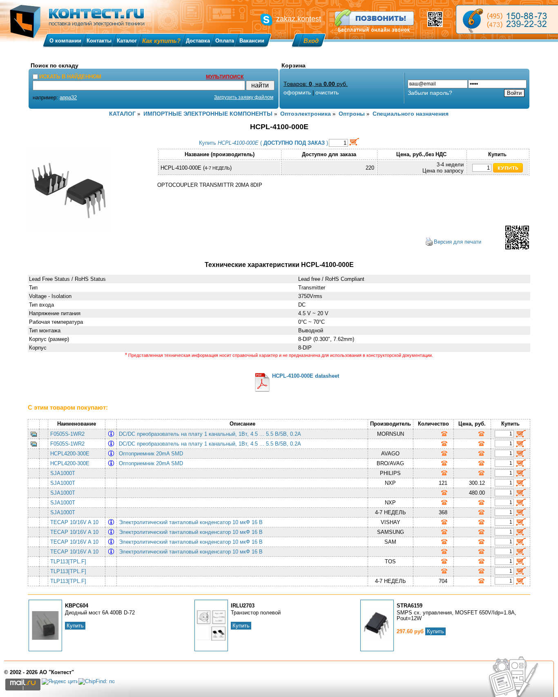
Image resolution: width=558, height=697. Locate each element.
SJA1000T (62, 473)
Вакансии (251, 41)
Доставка (198, 41)
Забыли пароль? (430, 93)
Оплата (224, 41)
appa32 (68, 97)
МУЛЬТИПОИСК (224, 77)
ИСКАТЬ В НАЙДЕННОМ (70, 77)
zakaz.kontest (298, 19)
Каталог (127, 41)
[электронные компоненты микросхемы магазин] (507, 19)
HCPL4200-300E (69, 453)
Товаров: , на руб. (315, 84)
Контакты (99, 41)
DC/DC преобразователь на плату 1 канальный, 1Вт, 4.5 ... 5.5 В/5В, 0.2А (211, 434)
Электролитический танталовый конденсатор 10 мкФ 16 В (192, 522)
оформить (297, 92)
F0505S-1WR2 (67, 434)
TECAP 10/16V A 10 (74, 522)
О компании (65, 41)
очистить (327, 92)
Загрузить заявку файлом (243, 97)
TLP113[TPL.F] (68, 561)
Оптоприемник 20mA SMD (152, 453)
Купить (75, 626)
